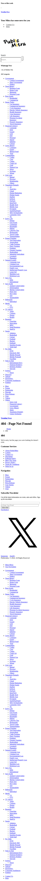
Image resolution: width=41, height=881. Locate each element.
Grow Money (10, 146)
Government (9, 78)
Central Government (17, 80)
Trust (11, 153)
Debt (11, 130)
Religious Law (15, 276)
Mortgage (13, 92)
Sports (7, 331)
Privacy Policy (10, 462)
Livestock (13, 256)
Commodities (9, 155)
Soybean (13, 171)
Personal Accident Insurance (16, 119)
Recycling (13, 294)
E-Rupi (12, 144)
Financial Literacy (11, 126)
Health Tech (14, 205)
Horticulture (14, 252)
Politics (12, 84)
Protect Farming (10, 238)
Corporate (13, 128)
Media (7, 303)
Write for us (9, 466)
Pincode (8, 392)
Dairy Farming (15, 246)
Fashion (8, 382)
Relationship (14, 181)
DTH (11, 351)
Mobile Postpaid (15, 357)
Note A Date (9, 361)
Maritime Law (14, 274)
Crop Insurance (15, 114)
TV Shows (9, 309)
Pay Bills (8, 349)
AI (10, 187)
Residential (13, 98)
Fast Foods (13, 223)
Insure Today (9, 102)
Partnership (9, 390)
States (12, 410)
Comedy (13, 313)
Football (12, 339)
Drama (12, 315)
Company (13, 147)
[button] (3, 55)
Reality (12, 317)
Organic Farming (15, 250)
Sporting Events (15, 345)
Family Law (14, 268)
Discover (8, 375)
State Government (16, 82)
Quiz (7, 396)
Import (12, 140)
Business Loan (15, 88)
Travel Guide (14, 234)
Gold (11, 165)
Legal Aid (13, 272)
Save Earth (9, 284)
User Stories (9, 485)
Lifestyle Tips (14, 230)
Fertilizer (13, 248)
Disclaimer (9, 456)
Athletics (13, 333)
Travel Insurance (15, 124)
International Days (16, 363)
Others (12, 183)
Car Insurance (14, 104)
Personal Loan (15, 94)
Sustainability (14, 298)
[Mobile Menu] (2, 30)
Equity (12, 149)
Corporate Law (15, 262)
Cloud (12, 191)
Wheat (12, 173)
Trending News (5, 12)
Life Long (8, 175)
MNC (12, 325)
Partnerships (9, 479)
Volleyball (13, 347)
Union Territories (15, 414)
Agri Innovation (15, 240)
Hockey (12, 341)
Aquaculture (14, 242)
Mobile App (14, 207)
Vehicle (7, 376)
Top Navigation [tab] (10, 567)
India (11, 280)
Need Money (9, 86)
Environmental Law (16, 266)
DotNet (12, 197)
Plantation (13, 258)
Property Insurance (16, 122)
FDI (11, 136)
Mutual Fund (14, 151)
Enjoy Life (9, 219)
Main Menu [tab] (9, 565)
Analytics (13, 189)
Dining (12, 221)
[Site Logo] (14, 53)
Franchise (13, 321)
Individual (13, 301)
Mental (12, 177)
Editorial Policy (10, 458)
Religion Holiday (16, 367)
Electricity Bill (15, 353)
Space (12, 373)
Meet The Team (10, 460)
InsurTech (13, 203)
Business (8, 319)
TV (11, 305)
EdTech (12, 199)
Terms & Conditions (12, 464)
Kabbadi (13, 343)
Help (8, 27)
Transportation (15, 236)
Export (12, 132)
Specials (12, 369)
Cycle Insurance (15, 108)
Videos (7, 398)
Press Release (10, 394)
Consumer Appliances (12, 380)
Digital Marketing (16, 193)
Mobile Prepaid (15, 355)
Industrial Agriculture (17, 254)
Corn (11, 159)
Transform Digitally (12, 185)
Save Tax (8, 278)
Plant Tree (13, 292)
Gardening (13, 224)
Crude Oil (13, 163)
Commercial (14, 100)
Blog (7, 386)
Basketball (13, 335)
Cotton (12, 161)
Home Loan (14, 90)
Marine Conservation (17, 290)
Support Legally (10, 260)
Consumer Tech (15, 215)
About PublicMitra (11, 451)
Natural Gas (14, 167)
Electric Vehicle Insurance (19, 110)
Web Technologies (16, 213)
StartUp (12, 329)
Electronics (9, 378)
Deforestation (14, 288)
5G (11, 217)
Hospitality (13, 226)
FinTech (12, 201)
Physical (12, 179)
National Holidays (16, 365)
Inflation (12, 142)
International (14, 282)
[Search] (22, 58)
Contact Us (10, 25)
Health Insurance (15, 112)
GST (11, 134)
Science (8, 371)
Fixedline (13, 359)
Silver (12, 169)
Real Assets (9, 96)
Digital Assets (14, 195)
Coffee (12, 157)
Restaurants (14, 232)
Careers (7, 452)
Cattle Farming (15, 244)
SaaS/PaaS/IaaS (15, 211)
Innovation (13, 323)
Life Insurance (15, 116)
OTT (11, 307)
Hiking (12, 228)
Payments (13, 209)
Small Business (15, 327)
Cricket (12, 337)
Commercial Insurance (17, 106)
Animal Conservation (17, 286)
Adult (12, 311)
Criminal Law (14, 264)
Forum (7, 388)
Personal (13, 138)
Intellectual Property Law (18, 270)
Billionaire (8, 300)
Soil (11, 296)
